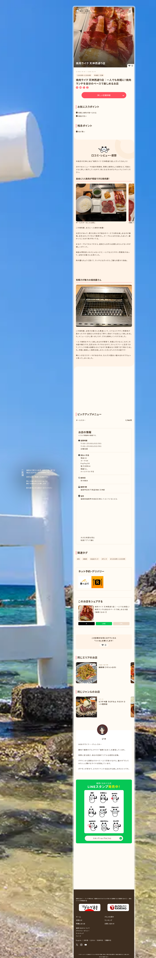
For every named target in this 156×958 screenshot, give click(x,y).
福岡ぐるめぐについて (83, 928)
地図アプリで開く (87, 540)
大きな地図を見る (88, 538)
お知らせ (79, 920)
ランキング (108, 920)
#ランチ (104, 559)
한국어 (92, 940)
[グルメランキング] (118, 905)
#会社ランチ (94, 559)
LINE (104, 624)
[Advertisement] (104, 268)
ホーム (78, 917)
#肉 (78, 559)
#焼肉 (85, 559)
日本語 (86, 940)
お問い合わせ (109, 924)
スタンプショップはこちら (102, 838)
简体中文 (100, 940)
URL (121, 624)
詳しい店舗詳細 (104, 95)
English (78, 940)
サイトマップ (80, 933)
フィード (78, 936)
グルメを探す (109, 917)
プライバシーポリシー (83, 931)
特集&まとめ (80, 924)
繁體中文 (108, 940)
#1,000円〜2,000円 (117, 559)
